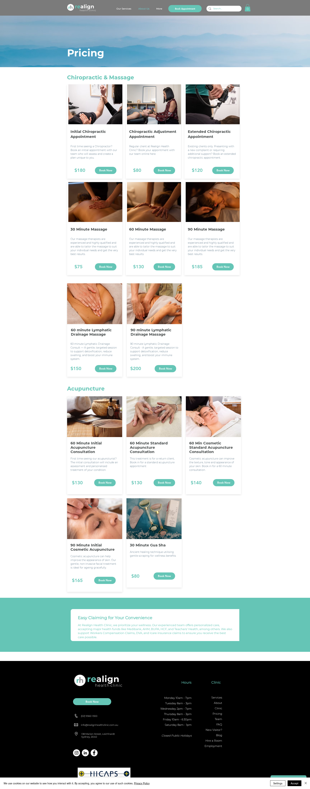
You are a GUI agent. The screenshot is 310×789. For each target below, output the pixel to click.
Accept (294, 783)
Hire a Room (213, 740)
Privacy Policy (142, 783)
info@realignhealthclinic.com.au (99, 724)
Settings (277, 783)
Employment (213, 746)
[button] (248, 7)
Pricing (217, 713)
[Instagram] (76, 752)
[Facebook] (94, 752)
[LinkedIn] (85, 752)
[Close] (306, 783)
